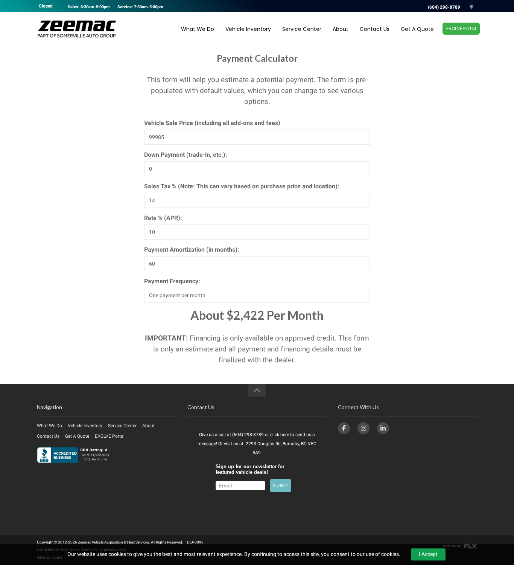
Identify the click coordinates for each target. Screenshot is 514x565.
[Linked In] (383, 428)
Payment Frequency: (172, 281)
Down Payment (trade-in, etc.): (185, 154)
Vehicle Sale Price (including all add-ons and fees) (212, 123)
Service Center (301, 29)
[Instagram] (363, 428)
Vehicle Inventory (248, 29)
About (340, 29)
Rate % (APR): (163, 217)
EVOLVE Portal (461, 28)
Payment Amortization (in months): (191, 249)
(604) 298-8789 (444, 7)
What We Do (197, 29)
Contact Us (374, 29)
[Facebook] (344, 428)
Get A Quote (417, 29)
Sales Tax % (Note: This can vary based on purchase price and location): (241, 186)
